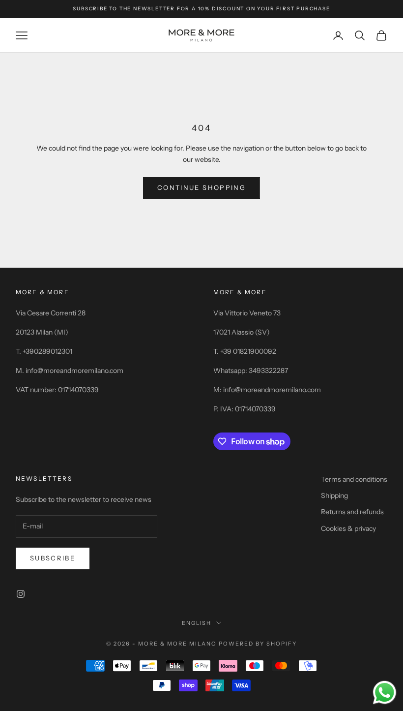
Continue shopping (201, 187)
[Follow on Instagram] (21, 594)
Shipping (334, 495)
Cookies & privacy (348, 528)
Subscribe (52, 558)
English (197, 622)
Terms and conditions (354, 479)
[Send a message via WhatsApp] (384, 692)
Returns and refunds (352, 511)
